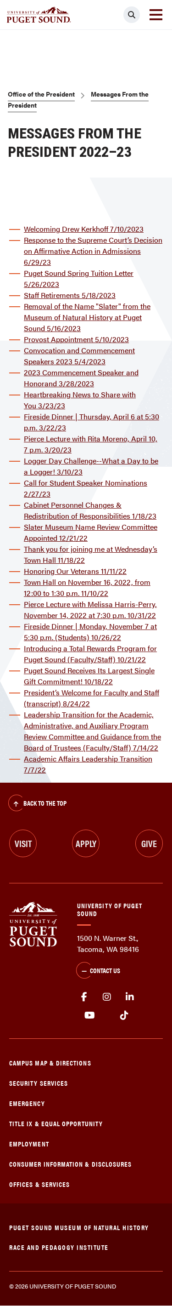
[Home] (33, 923)
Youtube (89, 1015)
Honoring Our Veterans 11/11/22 (75, 571)
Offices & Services (39, 1184)
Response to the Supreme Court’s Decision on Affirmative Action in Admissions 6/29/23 (93, 251)
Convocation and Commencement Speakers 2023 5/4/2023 (79, 356)
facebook (84, 997)
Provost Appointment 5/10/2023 (76, 339)
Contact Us (105, 970)
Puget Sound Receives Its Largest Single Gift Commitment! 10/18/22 (89, 676)
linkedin (130, 997)
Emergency (27, 1103)
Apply (86, 843)
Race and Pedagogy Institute (59, 1247)
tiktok (124, 1015)
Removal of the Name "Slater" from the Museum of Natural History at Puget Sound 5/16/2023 (87, 317)
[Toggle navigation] (156, 15)
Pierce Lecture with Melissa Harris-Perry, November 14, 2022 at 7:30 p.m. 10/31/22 (90, 609)
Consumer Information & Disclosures (70, 1164)
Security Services (38, 1083)
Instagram (107, 997)
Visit (23, 843)
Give (149, 843)
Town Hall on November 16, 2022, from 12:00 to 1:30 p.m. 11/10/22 (87, 587)
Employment (29, 1143)
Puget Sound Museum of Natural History (79, 1227)
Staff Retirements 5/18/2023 (70, 295)
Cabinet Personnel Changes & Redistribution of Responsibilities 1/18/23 (90, 510)
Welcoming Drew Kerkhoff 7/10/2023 (84, 228)
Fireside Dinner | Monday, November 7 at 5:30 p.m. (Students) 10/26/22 (90, 631)
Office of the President (41, 93)
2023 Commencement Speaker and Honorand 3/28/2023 (81, 378)
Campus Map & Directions (50, 1062)
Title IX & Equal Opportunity (56, 1123)
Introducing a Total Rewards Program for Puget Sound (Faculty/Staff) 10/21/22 (90, 653)
